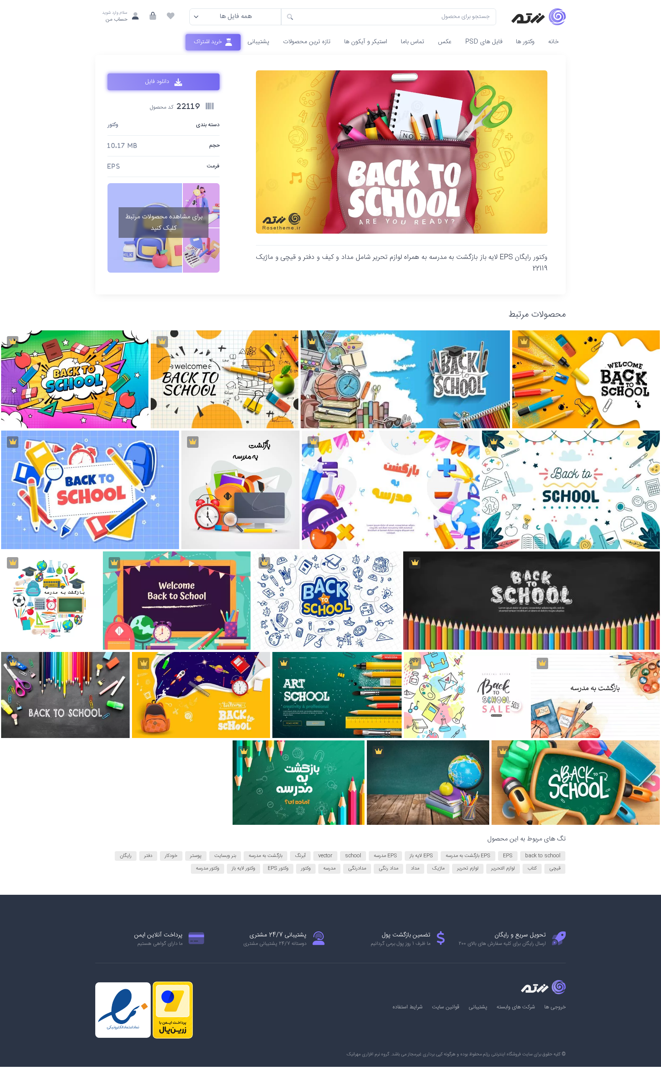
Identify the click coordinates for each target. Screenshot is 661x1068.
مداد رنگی (388, 868)
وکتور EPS (278, 868)
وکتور (112, 125)
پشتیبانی (258, 42)
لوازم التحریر (503, 868)
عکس (444, 42)
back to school (542, 856)
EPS (508, 856)
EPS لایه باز (421, 856)
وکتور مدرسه (207, 868)
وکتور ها (525, 42)
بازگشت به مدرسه (265, 856)
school (353, 856)
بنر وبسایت (225, 856)
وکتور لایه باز (243, 868)
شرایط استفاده (407, 1007)
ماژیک (438, 868)
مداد (415, 868)
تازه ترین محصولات (306, 42)
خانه (553, 42)
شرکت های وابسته (516, 1007)
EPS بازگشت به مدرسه (468, 856)
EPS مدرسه (385, 856)
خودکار (171, 856)
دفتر (148, 856)
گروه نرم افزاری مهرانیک (368, 1054)
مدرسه (329, 868)
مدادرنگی (357, 868)
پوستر (196, 856)
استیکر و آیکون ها (365, 42)
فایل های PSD (483, 42)
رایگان (126, 856)
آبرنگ (300, 856)
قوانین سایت (445, 1007)
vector (325, 856)
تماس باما (412, 42)
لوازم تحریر (468, 868)
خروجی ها (555, 1007)
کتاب (532, 868)
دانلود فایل (158, 82)
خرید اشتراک (208, 42)
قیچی (554, 868)
